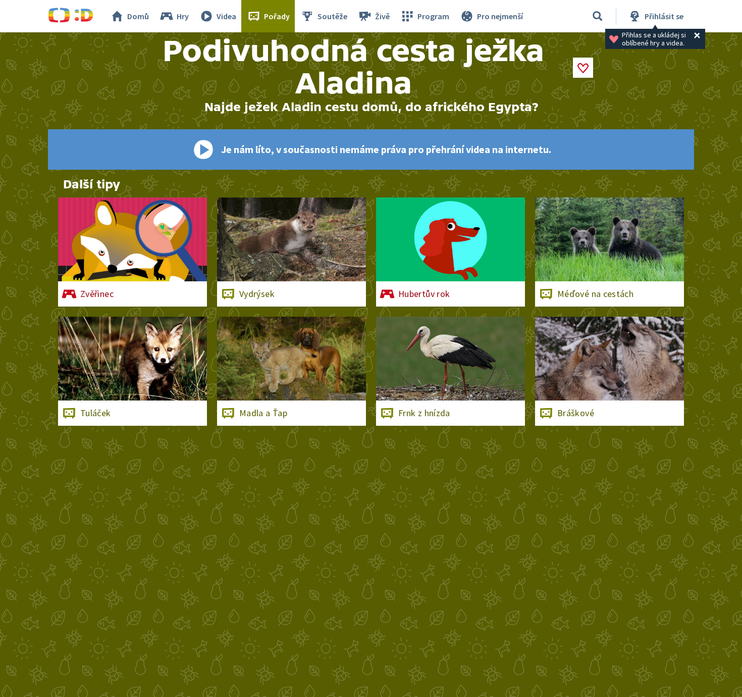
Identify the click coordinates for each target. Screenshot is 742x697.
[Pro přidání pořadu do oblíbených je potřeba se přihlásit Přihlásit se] (583, 68)
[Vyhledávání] (597, 16)
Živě (382, 16)
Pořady (277, 16)
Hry (183, 16)
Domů (138, 16)
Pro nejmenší (500, 16)
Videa (226, 16)
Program (433, 16)
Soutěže (332, 16)
